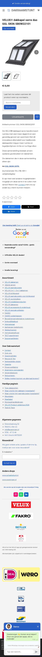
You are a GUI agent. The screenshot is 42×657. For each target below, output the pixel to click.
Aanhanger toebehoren (14, 327)
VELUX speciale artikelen (14, 310)
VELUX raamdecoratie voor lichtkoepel (20, 296)
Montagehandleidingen (14, 402)
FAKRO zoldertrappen (13, 316)
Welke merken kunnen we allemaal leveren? (22, 379)
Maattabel (9, 399)
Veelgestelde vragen (13, 362)
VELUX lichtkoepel (12, 293)
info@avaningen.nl (12, 430)
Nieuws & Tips (10, 359)
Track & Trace (10, 408)
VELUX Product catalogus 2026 (17, 405)
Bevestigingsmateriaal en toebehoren (19, 319)
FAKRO (7, 313)
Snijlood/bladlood (11, 322)
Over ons (8, 353)
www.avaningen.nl (9, 480)
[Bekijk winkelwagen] (38, 10)
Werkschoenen (10, 330)
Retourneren (10, 376)
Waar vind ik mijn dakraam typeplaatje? (20, 391)
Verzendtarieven (11, 373)
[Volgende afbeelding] (36, 52)
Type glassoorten (11, 388)
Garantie (8, 364)
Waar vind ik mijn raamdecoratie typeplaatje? (22, 394)
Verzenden (10, 107)
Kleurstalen (9, 396)
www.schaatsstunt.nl (10, 475)
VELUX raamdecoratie (13, 288)
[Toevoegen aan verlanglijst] (37, 117)
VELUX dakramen (11, 282)
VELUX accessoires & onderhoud (18, 307)
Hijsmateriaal (10, 324)
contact (21, 185)
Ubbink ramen (10, 285)
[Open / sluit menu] (3, 10)
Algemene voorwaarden (14, 370)
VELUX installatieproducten (15, 302)
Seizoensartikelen (11, 338)
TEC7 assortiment (12, 336)
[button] (6, 76)
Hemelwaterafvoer (12, 333)
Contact (8, 350)
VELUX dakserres (11, 305)
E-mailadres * (7, 452)
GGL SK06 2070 (12, 166)
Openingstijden (11, 356)
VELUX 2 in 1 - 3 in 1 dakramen (16, 291)
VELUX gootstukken (13, 299)
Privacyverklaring (11, 367)
